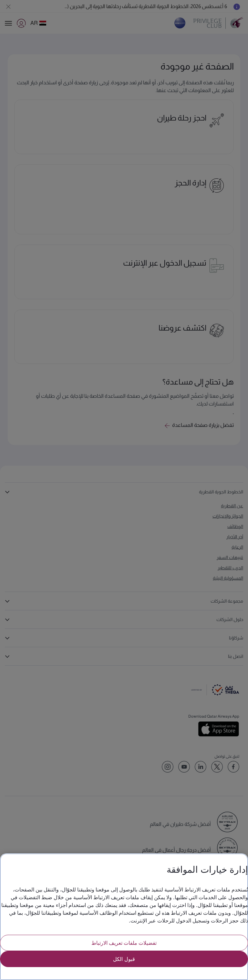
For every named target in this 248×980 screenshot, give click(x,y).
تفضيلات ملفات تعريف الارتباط (124, 943)
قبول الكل (124, 959)
